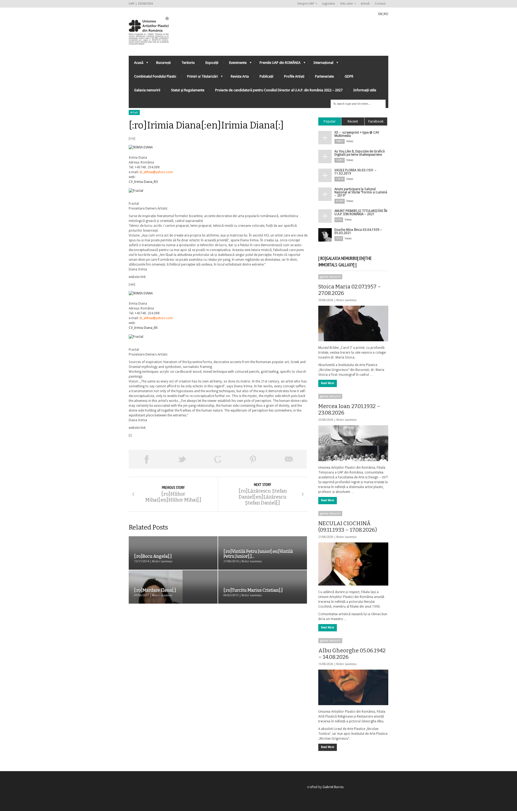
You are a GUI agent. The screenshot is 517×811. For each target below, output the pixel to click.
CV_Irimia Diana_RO (143, 182)
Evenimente (235, 64)
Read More (327, 383)
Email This (289, 459)
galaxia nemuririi (330, 276)
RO (386, 14)
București (163, 63)
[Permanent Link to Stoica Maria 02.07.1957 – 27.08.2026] (353, 323)
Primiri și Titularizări (200, 77)
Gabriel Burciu (333, 787)
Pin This (253, 459)
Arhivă (365, 3)
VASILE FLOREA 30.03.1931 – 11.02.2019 (355, 171)
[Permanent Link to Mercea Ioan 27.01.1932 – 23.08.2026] (353, 443)
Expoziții (211, 63)
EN (380, 14)
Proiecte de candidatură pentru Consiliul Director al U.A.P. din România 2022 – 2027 (279, 90)
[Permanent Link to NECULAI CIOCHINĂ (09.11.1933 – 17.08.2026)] (353, 564)
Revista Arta (240, 76)
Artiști (134, 112)
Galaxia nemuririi (147, 90)
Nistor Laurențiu (346, 300)
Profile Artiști (294, 76)
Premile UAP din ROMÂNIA (277, 64)
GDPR (349, 76)
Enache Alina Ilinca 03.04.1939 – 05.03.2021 (358, 231)
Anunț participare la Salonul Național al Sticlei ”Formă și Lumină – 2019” (360, 192)
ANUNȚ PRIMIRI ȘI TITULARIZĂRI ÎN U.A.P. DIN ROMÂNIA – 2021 (360, 212)
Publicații (266, 76)
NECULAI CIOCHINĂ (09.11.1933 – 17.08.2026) (347, 526)
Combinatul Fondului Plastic (155, 76)
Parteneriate (324, 76)
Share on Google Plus (217, 459)
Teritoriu (188, 63)
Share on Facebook (146, 459)
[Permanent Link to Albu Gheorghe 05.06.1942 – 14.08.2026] (353, 687)
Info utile (345, 4)
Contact (380, 3)
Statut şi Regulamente (187, 90)
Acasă (136, 64)
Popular (330, 121)
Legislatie (328, 3)
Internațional (320, 64)
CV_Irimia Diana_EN (143, 328)
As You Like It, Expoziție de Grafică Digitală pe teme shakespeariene (359, 152)
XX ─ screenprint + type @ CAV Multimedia (356, 134)
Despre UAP (304, 4)
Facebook (375, 121)
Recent (353, 121)
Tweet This (182, 459)
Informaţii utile (364, 90)
